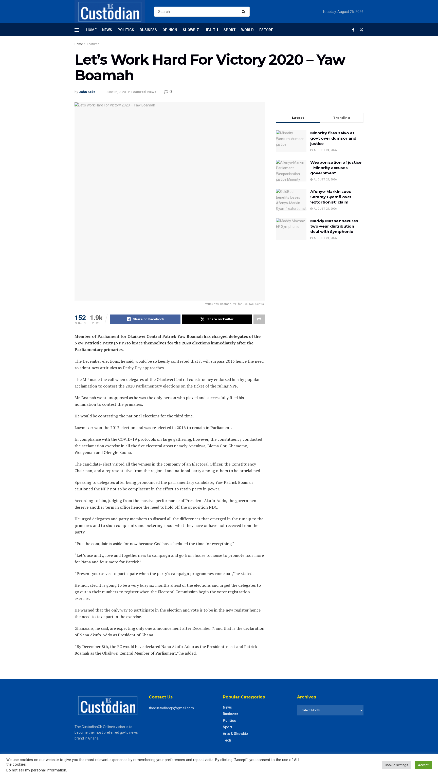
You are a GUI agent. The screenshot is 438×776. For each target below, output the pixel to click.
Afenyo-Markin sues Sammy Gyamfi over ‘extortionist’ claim (331, 197)
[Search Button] (244, 12)
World (247, 30)
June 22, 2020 (116, 92)
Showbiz (191, 30)
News (107, 30)
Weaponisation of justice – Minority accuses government (335, 167)
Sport (230, 30)
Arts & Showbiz (235, 734)
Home (91, 30)
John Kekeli (88, 92)
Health (211, 30)
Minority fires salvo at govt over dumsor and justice (333, 138)
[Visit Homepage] (110, 11)
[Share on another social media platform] (259, 319)
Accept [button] (423, 765)
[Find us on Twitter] (361, 29)
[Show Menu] (77, 30)
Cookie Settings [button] (396, 765)
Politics (126, 30)
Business (148, 30)
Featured (93, 44)
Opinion (169, 30)
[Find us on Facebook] (353, 29)
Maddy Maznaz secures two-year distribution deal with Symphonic (334, 226)
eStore (266, 30)
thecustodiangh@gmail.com (171, 708)
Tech (227, 740)
